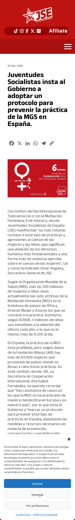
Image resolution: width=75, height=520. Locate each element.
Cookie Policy (23, 514)
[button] (69, 439)
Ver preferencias (37, 506)
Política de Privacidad (45, 514)
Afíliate (58, 30)
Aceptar (37, 484)
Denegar (38, 495)
